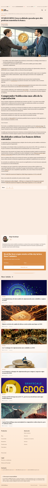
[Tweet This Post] (9, 187)
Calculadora (3, 447)
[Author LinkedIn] (11, 239)
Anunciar (26, 436)
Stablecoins (3, 68)
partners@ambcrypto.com (8, 469)
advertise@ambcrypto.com (33, 469)
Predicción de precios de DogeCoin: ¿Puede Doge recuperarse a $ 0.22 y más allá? (24, 174)
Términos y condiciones (6, 460)
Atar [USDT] (25, 89)
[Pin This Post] (12, 187)
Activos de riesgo (39, 126)
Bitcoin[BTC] (12, 118)
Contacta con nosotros (29, 438)
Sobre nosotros (27, 433)
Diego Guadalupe (14, 236)
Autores (25, 441)
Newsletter (3, 441)
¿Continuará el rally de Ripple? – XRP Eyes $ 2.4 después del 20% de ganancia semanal (24, 181)
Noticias (3, 15)
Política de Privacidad (5, 463)
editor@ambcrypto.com (21, 469)
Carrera (25, 444)
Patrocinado (3, 452)
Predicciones (4, 444)
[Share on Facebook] (7, 187)
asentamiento (14, 80)
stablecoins (7, 169)
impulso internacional (23, 85)
